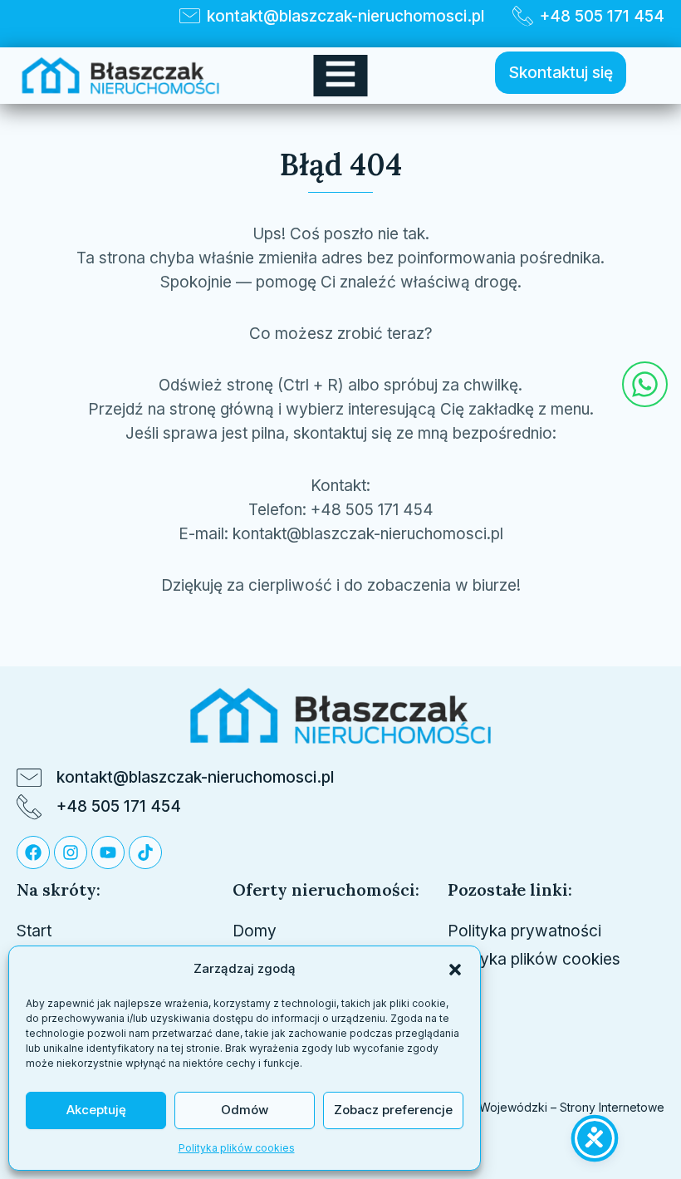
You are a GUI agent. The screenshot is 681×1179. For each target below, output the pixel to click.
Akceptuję (96, 1110)
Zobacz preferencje (393, 1110)
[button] (455, 969)
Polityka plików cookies (237, 1148)
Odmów (244, 1110)
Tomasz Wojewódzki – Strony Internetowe (546, 1107)
